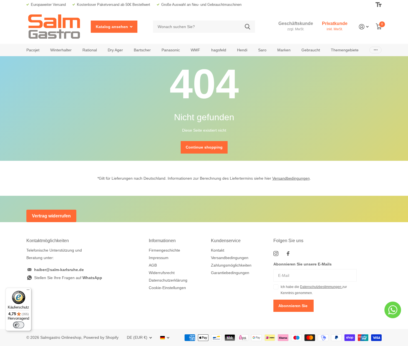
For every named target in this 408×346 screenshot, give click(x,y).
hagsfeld (218, 50)
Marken (284, 50)
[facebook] (288, 253)
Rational (89, 50)
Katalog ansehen (112, 26)
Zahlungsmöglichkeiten (231, 265)
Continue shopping (204, 147)
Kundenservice (226, 240)
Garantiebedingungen (230, 272)
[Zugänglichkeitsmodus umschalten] (379, 4)
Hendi (242, 50)
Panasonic (171, 50)
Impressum (158, 257)
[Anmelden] (364, 27)
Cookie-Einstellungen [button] (167, 287)
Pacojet (32, 50)
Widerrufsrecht (162, 272)
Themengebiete (345, 50)
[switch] (18, 325)
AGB (153, 265)
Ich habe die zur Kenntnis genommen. (314, 290)
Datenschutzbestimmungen (321, 287)
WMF (195, 50)
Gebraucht (310, 50)
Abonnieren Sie (293, 306)
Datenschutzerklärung (168, 280)
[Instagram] (275, 253)
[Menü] (28, 291)
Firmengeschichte (164, 250)
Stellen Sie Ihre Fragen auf (68, 277)
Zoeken (247, 27)
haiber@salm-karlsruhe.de (59, 269)
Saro (262, 50)
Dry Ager (115, 50)
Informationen (162, 240)
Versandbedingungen (291, 178)
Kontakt (217, 250)
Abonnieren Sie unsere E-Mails (302, 264)
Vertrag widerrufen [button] (51, 216)
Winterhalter (61, 50)
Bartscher (142, 50)
